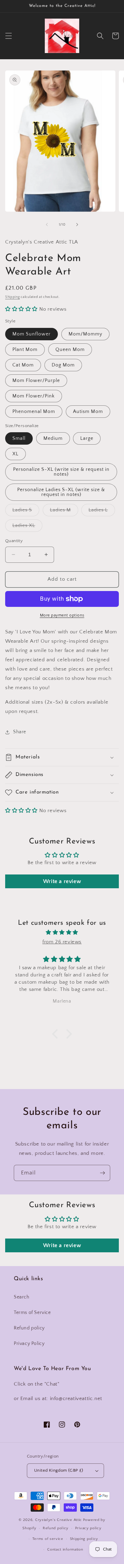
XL (15, 454)
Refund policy (29, 1328)
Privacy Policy (29, 1343)
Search (22, 1297)
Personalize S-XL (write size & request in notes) (61, 472)
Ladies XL (27, 527)
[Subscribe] (102, 1173)
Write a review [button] (62, 881)
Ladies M (64, 511)
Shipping (12, 297)
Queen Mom (70, 349)
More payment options (62, 615)
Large (86, 438)
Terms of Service (32, 1312)
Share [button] (19, 732)
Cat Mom (23, 365)
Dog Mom (63, 365)
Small (18, 438)
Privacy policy (88, 1528)
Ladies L (102, 511)
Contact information (65, 1549)
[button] (8, 35)
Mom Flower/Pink (33, 396)
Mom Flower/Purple (36, 380)
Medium (53, 438)
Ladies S (25, 511)
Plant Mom (25, 349)
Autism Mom (88, 411)
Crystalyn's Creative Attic (58, 1520)
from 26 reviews (62, 942)
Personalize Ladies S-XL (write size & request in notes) (61, 492)
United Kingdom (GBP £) (58, 1470)
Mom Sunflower (31, 334)
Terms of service (47, 1539)
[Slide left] (46, 224)
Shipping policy (84, 1539)
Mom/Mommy (85, 334)
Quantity (14, 540)
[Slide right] (77, 224)
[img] (62, 932)
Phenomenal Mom (33, 411)
